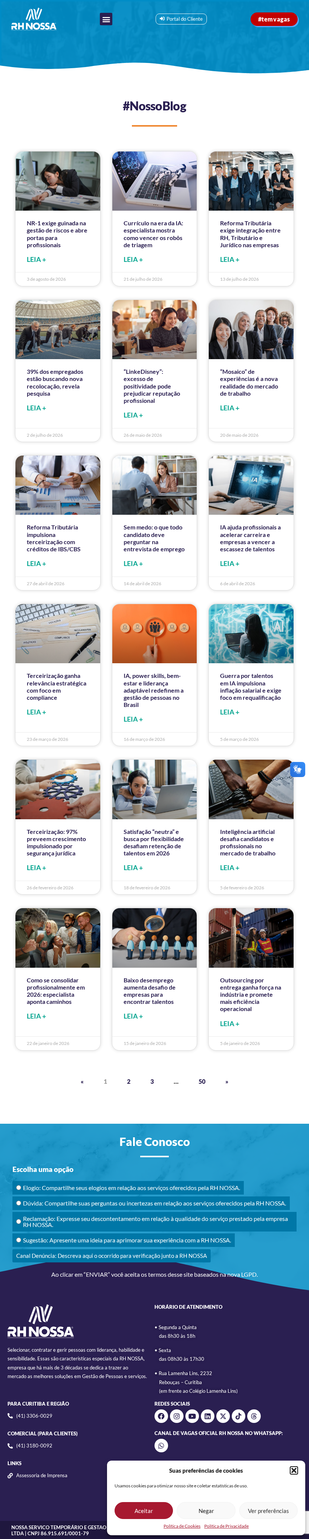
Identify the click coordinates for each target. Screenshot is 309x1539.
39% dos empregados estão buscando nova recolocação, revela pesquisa (55, 382)
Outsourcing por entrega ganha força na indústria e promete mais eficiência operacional (250, 994)
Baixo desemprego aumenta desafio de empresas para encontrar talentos (150, 990)
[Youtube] (192, 1416)
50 (202, 1081)
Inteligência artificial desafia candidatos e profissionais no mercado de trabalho (247, 842)
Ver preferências (268, 1510)
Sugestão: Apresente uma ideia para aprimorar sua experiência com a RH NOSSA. (127, 1240)
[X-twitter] (223, 1416)
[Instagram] (177, 1416)
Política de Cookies (182, 1526)
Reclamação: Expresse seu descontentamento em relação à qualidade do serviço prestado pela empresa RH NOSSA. (155, 1221)
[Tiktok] (238, 1416)
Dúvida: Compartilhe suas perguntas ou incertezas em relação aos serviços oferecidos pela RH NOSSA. (154, 1203)
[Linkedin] (207, 1416)
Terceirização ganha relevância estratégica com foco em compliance (56, 686)
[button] (294, 1470)
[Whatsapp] (161, 1445)
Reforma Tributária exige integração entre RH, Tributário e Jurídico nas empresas (250, 233)
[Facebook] (161, 1416)
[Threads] (254, 1416)
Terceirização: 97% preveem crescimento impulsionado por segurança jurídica (56, 842)
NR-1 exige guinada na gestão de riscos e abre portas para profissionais (57, 233)
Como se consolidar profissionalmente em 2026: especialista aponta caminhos (56, 990)
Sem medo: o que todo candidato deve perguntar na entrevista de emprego (154, 537)
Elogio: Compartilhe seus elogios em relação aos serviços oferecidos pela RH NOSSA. (131, 1187)
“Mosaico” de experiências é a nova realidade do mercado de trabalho (249, 382)
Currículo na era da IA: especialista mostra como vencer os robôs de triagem (153, 233)
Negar (206, 1510)
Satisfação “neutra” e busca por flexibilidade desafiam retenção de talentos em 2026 (154, 842)
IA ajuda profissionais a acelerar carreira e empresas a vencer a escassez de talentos (250, 537)
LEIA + (36, 259)
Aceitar (144, 1510)
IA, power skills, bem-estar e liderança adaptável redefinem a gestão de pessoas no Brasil (154, 690)
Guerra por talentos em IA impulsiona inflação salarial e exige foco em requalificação (250, 686)
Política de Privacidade (226, 1526)
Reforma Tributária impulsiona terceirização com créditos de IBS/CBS (54, 537)
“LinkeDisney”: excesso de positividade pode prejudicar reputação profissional (152, 386)
